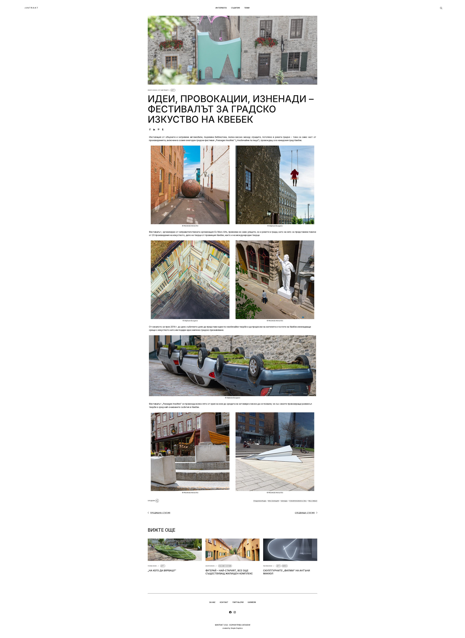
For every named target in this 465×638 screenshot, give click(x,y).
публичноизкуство (298, 501)
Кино (285, 566)
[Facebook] (230, 612)
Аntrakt (163, 90)
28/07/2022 (152, 90)
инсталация (273, 501)
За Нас (212, 602)
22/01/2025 (210, 566)
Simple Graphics (237, 628)
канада (284, 501)
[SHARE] (153, 500)
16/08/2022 (267, 566)
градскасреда (259, 501)
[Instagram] (234, 612)
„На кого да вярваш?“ (162, 570)
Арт (172, 90)
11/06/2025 (152, 566)
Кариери (252, 602)
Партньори (237, 602)
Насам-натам (225, 566)
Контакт (224, 602)
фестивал (312, 501)
